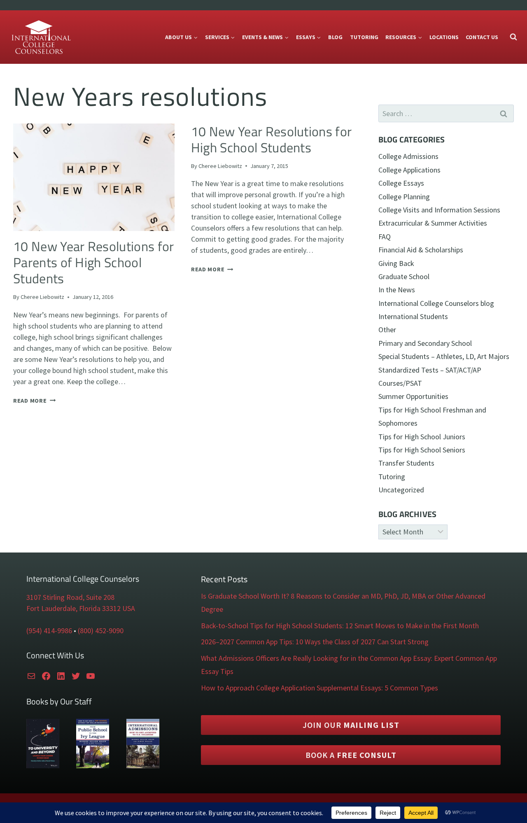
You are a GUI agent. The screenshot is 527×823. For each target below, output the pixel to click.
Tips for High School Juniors (421, 436)
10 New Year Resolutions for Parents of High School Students (93, 262)
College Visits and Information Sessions (439, 209)
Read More (34, 400)
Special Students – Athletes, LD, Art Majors (443, 356)
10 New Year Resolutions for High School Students (271, 139)
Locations (444, 37)
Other (387, 329)
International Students (413, 316)
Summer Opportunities (413, 396)
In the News (396, 289)
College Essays (401, 183)
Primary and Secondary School (425, 343)
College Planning (404, 196)
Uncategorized (401, 489)
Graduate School (403, 276)
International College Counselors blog (436, 303)
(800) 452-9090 (101, 630)
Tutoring (364, 37)
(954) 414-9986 (49, 630)
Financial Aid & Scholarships (420, 249)
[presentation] (94, 177)
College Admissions (408, 156)
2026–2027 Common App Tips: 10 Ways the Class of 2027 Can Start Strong (315, 641)
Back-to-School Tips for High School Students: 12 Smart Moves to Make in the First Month (340, 625)
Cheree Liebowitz (42, 297)
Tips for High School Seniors (421, 450)
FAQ (384, 236)
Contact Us (482, 37)
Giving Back (396, 263)
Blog (335, 37)
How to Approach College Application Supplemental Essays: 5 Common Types (319, 687)
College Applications (409, 170)
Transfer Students (406, 463)
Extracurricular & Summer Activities (432, 223)
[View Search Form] (513, 37)
